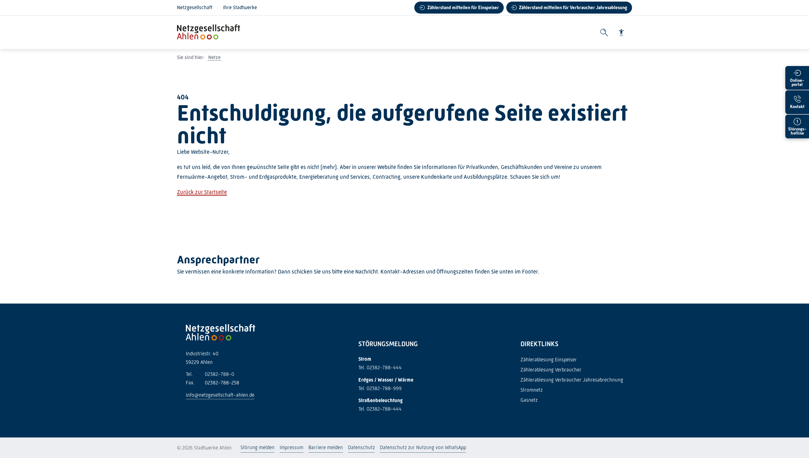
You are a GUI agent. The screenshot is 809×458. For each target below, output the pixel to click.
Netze (214, 57)
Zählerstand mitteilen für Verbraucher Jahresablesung (573, 7)
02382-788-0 (210, 374)
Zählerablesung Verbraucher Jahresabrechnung (571, 380)
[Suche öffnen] (604, 32)
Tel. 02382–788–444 (380, 409)
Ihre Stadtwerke (240, 7)
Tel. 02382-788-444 (380, 368)
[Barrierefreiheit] (621, 32)
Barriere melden (325, 447)
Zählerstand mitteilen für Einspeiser (463, 7)
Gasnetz (529, 400)
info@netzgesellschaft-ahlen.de (220, 395)
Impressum (291, 447)
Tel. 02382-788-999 (380, 388)
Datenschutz (361, 447)
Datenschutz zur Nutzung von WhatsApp (423, 447)
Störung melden (257, 447)
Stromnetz (531, 390)
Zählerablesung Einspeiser (548, 360)
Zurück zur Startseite (202, 192)
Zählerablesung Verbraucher (550, 370)
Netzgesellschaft (194, 7)
